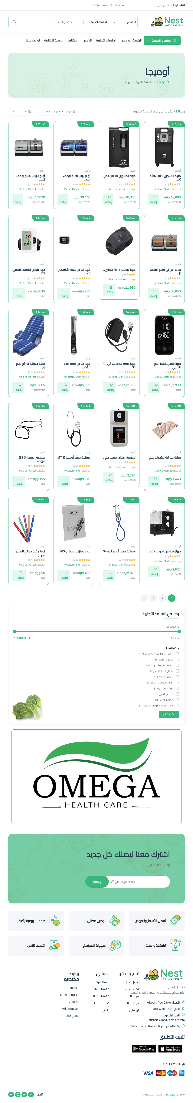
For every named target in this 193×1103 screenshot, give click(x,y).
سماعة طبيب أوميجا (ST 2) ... (73, 459)
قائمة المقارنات (100, 996)
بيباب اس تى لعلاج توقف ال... (165, 271)
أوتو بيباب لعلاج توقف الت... (76, 177)
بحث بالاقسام (172, 648)
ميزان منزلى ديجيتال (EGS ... (75, 553)
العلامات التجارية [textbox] (98, 22)
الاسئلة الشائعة (53, 40)
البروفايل (134, 1010)
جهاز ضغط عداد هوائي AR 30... (119, 365)
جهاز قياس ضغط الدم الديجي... (167, 365)
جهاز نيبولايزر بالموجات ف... (165, 551)
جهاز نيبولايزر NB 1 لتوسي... (119, 269)
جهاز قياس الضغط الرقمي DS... (28, 271)
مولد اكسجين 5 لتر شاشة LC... (165, 177)
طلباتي (105, 1010)
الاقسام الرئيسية (162, 40)
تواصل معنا (33, 40)
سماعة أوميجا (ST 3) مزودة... (32, 459)
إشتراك (97, 881)
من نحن (125, 40)
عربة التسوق (102, 982)
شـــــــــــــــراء (100, 1003)
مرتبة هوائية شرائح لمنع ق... (30, 365)
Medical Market (163, 189)
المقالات (73, 40)
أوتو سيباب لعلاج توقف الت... (30, 177)
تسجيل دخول (162, 5)
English (177, 5)
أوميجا (178, 171)
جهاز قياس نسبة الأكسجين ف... (73, 271)
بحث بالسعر (173, 627)
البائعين (87, 40)
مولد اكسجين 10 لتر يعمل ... (119, 177)
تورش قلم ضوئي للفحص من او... (30, 553)
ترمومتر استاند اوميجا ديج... (119, 457)
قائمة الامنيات (101, 989)
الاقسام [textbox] (131, 22)
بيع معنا (134, 996)
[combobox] (122, 22)
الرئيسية (137, 40)
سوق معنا (133, 1003)
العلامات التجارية (106, 40)
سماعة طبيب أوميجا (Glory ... (119, 553)
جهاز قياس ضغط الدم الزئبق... (77, 365)
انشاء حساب (132, 989)
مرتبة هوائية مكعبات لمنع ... (165, 459)
